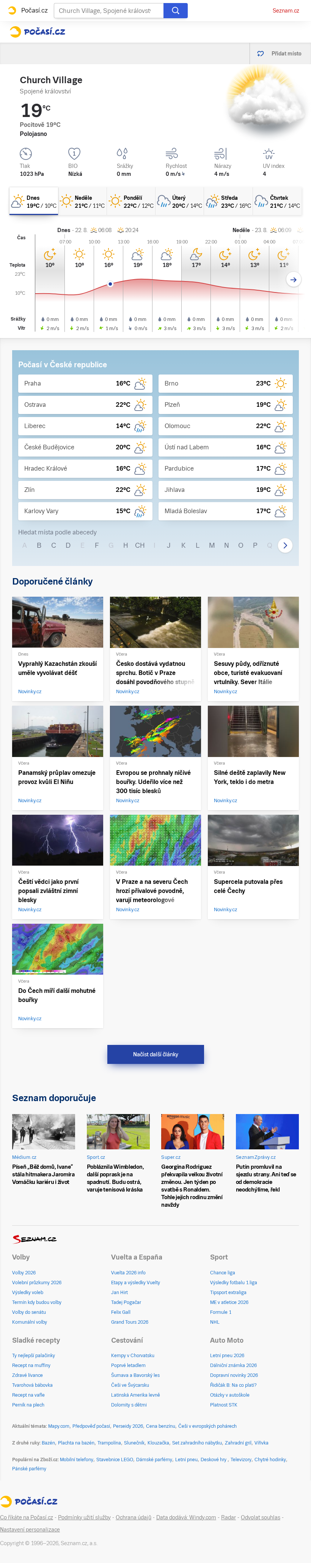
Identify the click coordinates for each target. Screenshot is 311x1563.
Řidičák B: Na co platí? (233, 1385)
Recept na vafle (28, 1395)
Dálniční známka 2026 (233, 1365)
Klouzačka (158, 1443)
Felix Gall (120, 1312)
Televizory (241, 1459)
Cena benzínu (160, 1426)
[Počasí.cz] (37, 32)
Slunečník (134, 1443)
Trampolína (109, 1443)
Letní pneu (186, 1459)
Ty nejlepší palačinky (33, 1355)
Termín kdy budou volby (36, 1302)
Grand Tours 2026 (129, 1322)
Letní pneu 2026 (227, 1355)
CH (140, 545)
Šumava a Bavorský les (135, 1375)
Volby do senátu (29, 1312)
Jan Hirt (119, 1292)
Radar (228, 1517)
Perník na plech (28, 1405)
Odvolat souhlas (260, 1517)
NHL (215, 1322)
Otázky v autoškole (230, 1395)
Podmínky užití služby (84, 1517)
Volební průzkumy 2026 (36, 1282)
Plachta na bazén (76, 1443)
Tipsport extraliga (228, 1292)
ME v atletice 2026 (229, 1302)
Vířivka (261, 1443)
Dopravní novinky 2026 (234, 1375)
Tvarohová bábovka (32, 1385)
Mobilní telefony (76, 1459)
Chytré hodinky (270, 1459)
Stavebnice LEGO (114, 1459)
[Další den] (294, 279)
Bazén (48, 1443)
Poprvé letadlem (128, 1365)
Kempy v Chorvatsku (132, 1355)
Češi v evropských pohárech (207, 1426)
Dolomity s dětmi (129, 1405)
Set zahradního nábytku (197, 1443)
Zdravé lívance (27, 1375)
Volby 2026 (24, 1272)
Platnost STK (223, 1405)
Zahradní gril (238, 1443)
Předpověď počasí (91, 1426)
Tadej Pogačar (126, 1302)
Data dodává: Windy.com (186, 1517)
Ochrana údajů (133, 1517)
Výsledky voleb (27, 1292)
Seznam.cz (286, 11)
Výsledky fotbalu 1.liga (233, 1282)
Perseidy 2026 (128, 1426)
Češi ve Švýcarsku (130, 1385)
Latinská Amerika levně (135, 1395)
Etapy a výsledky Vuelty (135, 1282)
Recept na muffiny (31, 1365)
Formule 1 (220, 1312)
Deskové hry (214, 1459)
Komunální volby (29, 1322)
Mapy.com (58, 1426)
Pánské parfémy (29, 1468)
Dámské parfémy (154, 1459)
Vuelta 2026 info (128, 1272)
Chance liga (222, 1272)
